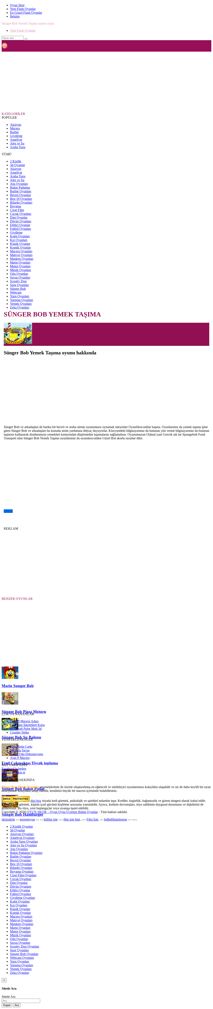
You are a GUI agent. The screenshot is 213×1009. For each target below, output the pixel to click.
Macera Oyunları (21, 251)
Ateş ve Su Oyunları (23, 845)
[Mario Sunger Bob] (10, 678)
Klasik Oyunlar (20, 243)
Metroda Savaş (20, 750)
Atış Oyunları (19, 184)
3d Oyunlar (17, 165)
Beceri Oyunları (20, 195)
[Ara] (26, 39)
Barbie (14, 132)
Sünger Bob (18, 288)
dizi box (36, 800)
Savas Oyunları (20, 277)
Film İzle (92, 819)
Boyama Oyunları (21, 871)
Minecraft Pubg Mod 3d (26, 728)
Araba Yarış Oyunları (24, 841)
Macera (15, 128)
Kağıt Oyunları (20, 236)
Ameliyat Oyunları (22, 838)
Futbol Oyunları (20, 228)
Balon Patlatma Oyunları (26, 853)
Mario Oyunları (20, 262)
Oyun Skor (17, 5)
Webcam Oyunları (22, 957)
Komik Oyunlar (20, 247)
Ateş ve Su (17, 143)
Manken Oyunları (21, 258)
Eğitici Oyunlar (20, 225)
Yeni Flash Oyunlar (23, 9)
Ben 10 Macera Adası (24, 721)
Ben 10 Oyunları (21, 199)
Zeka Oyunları (19, 307)
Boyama (15, 206)
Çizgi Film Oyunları (23, 875)
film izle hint (71, 819)
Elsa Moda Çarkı (21, 746)
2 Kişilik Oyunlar (21, 826)
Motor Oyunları (20, 266)
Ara (17, 1005)
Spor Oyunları (19, 285)
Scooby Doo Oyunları (24, 946)
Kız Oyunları (18, 240)
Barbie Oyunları (20, 191)
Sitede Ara (8, 996)
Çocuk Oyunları (20, 214)
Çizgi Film (17, 210)
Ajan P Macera (20, 758)
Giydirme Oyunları (22, 897)
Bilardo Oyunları (21, 202)
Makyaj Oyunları (21, 255)
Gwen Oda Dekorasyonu (26, 754)
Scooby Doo (18, 281)
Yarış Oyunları (19, 296)
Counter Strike (19, 732)
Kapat (6, 1005)
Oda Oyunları (19, 273)
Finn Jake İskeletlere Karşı (27, 725)
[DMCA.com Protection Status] (16, 800)
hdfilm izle (51, 819)
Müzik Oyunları (20, 270)
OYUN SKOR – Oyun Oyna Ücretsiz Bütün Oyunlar (62, 812)
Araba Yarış (17, 147)
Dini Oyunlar (18, 217)
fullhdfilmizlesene (115, 819)
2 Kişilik (15, 161)
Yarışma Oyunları (21, 300)
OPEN (8, 511)
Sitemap (7, 776)
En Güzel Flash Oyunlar (26, 12)
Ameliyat (16, 139)
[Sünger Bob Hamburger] (10, 806)
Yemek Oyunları (21, 303)
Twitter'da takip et (13, 772)
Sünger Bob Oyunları (24, 954)
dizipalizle (8, 819)
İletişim (15, 16)
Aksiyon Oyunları (22, 834)
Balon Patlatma (20, 187)
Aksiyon (15, 124)
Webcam (15, 292)
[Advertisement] (102, 81)
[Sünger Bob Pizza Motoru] (10, 703)
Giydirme (16, 136)
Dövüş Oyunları (20, 221)
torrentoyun (27, 819)
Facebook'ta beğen (14, 768)
